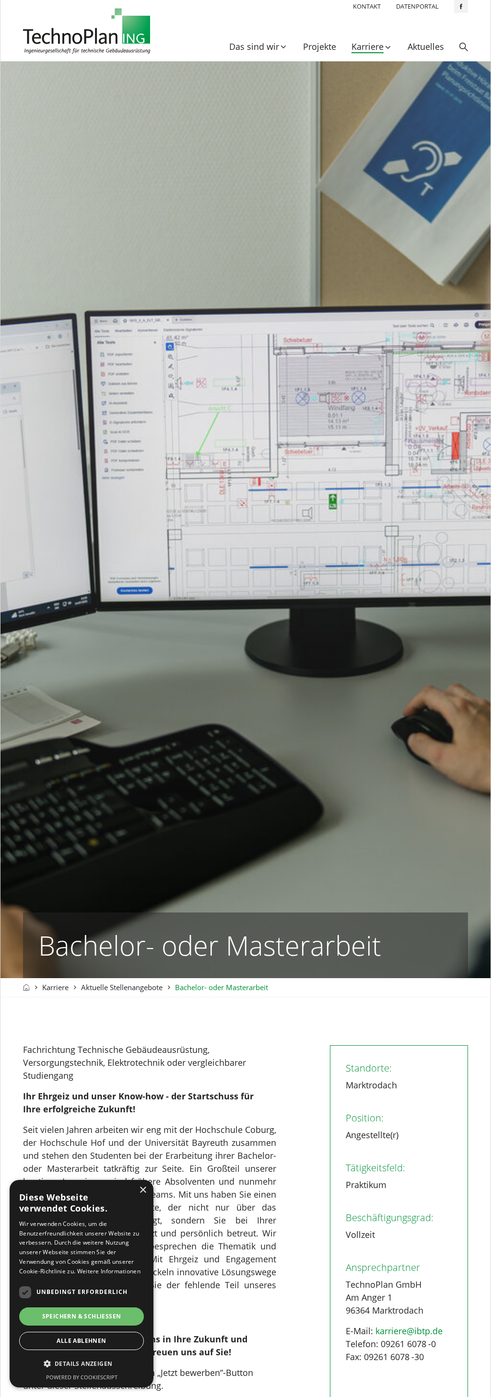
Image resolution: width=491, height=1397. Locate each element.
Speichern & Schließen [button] (81, 1316)
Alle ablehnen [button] (81, 1341)
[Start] (26, 987)
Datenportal (417, 6)
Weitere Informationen (108, 1271)
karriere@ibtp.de (409, 1331)
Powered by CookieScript (81, 1377)
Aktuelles (426, 46)
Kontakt (367, 6)
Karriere (367, 46)
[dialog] (81, 1283)
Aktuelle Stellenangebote (122, 987)
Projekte (319, 46)
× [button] (142, 1190)
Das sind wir (254, 46)
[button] (81, 1363)
